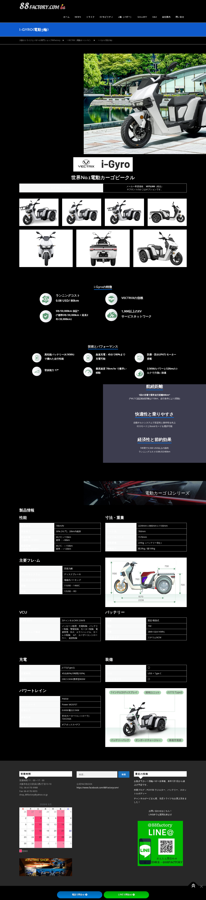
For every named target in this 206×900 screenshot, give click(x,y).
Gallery (142, 17)
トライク (90, 17)
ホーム (66, 17)
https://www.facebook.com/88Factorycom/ (98, 787)
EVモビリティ (106, 17)
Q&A (154, 17)
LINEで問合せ (125, 894)
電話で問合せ (78, 894)
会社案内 (166, 17)
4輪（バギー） (125, 17)
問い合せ (180, 17)
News (78, 17)
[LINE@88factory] (160, 843)
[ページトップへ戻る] (193, 886)
